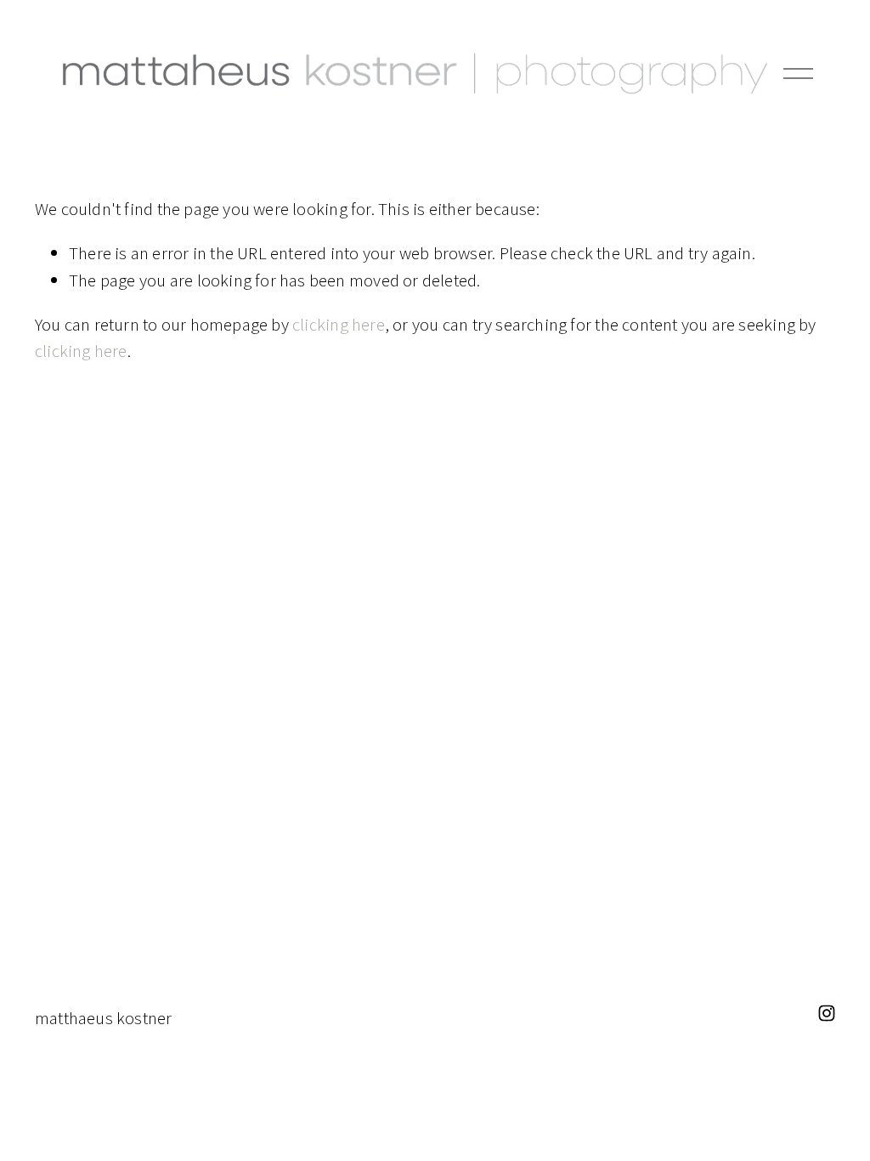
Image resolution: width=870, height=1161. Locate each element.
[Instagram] (826, 1013)
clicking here (338, 324)
